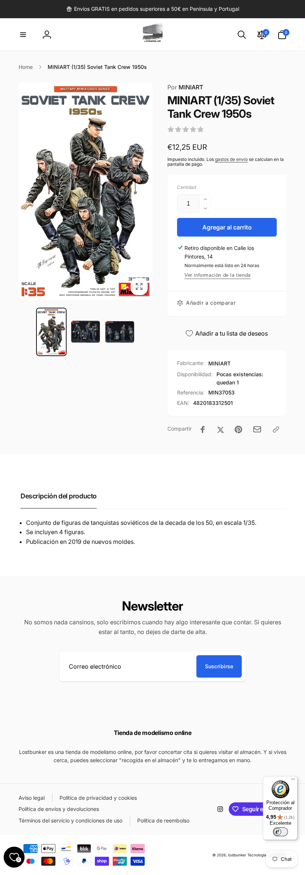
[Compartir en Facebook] (202, 429)
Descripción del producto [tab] (58, 496)
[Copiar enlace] (276, 429)
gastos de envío (231, 159)
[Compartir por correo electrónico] (257, 429)
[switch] (280, 831)
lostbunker (237, 855)
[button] (23, 34)
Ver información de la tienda (217, 275)
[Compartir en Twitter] (220, 429)
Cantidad (186, 187)
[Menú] (293, 780)
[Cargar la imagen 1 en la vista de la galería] (51, 331)
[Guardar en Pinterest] (238, 429)
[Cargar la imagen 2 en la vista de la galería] (85, 332)
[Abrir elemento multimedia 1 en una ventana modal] (85, 191)
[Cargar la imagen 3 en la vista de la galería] (119, 332)
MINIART (185, 87)
